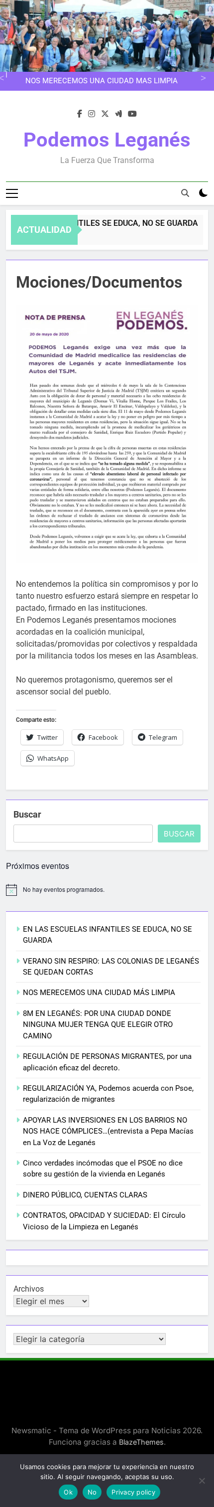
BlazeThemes (141, 1442)
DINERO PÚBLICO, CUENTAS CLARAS (85, 1194)
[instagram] (91, 114)
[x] (105, 114)
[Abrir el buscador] (185, 193)
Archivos (28, 1289)
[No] (202, 1481)
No (92, 1492)
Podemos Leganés (107, 140)
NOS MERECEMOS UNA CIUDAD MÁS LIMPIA (101, 81)
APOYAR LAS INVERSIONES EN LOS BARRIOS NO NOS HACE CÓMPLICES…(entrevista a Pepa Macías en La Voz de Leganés (108, 1131)
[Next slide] (202, 77)
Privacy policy (133, 1492)
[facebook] (79, 114)
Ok (68, 1492)
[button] (107, 434)
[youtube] (132, 114)
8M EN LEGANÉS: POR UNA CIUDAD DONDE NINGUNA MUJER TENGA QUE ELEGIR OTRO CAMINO (98, 1024)
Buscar (27, 814)
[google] (118, 114)
